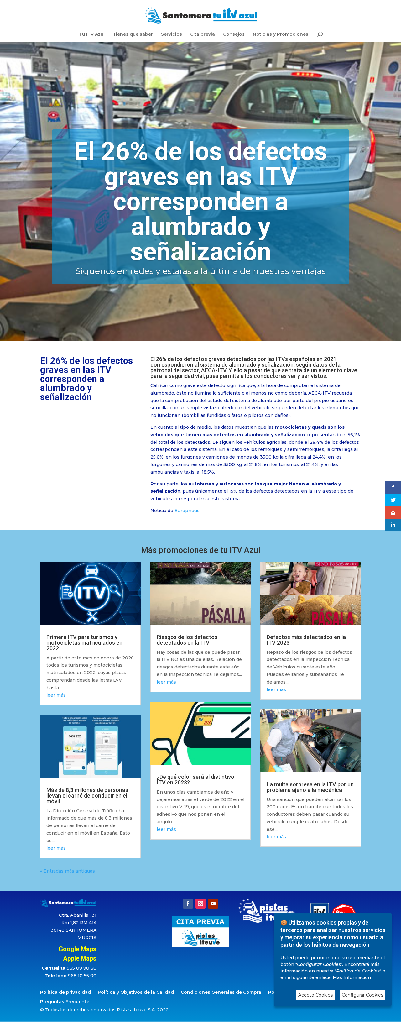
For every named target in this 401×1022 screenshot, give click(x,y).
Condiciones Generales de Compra (221, 992)
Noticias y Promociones (280, 34)
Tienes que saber (133, 34)
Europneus (187, 510)
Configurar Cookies (362, 995)
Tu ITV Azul (92, 34)
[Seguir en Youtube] (213, 904)
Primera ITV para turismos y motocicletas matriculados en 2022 (84, 643)
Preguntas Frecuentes (66, 1001)
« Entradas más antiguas (67, 871)
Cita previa (202, 34)
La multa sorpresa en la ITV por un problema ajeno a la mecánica (310, 787)
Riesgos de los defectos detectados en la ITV (187, 640)
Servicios (171, 34)
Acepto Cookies (315, 995)
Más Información (352, 977)
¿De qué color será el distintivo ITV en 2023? (195, 779)
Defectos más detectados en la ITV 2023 (306, 640)
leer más (56, 695)
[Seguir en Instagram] (200, 904)
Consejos (234, 34)
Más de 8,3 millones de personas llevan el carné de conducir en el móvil (87, 795)
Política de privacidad (65, 992)
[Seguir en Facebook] (188, 904)
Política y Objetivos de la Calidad (136, 992)
